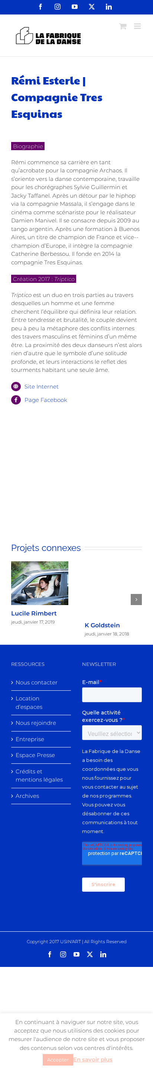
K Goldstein (102, 625)
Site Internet (42, 386)
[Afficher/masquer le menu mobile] (138, 26)
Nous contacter (37, 682)
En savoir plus (93, 1059)
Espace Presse (35, 755)
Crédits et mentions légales (39, 775)
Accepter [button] (58, 1060)
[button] (16, 599)
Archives (27, 795)
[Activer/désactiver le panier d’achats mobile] (123, 26)
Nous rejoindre (36, 722)
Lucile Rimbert (34, 613)
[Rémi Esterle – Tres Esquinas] (76, 456)
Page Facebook (46, 399)
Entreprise (30, 739)
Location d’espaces (29, 702)
